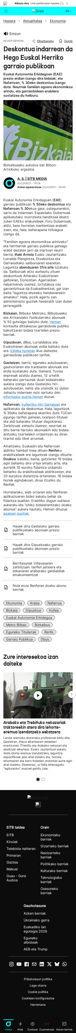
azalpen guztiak (16, 513)
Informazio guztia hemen (23, 397)
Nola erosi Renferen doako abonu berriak (39, 587)
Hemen (55, 322)
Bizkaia (12, 610)
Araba (34, 603)
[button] (71, 694)
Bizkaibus (42, 625)
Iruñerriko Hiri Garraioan (41, 404)
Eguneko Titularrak (21, 632)
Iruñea (54, 610)
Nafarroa (55, 603)
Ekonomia (14, 603)
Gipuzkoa (33, 610)
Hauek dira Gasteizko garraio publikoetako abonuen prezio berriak (36, 530)
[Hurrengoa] (67, 3)
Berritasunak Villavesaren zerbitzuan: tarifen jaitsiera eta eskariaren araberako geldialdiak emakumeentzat (39, 569)
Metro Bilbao (16, 625)
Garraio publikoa (19, 639)
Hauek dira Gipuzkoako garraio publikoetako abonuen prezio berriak (38, 549)
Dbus (45, 639)
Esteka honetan (22, 351)
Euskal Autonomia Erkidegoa (29, 617)
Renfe (48, 632)
